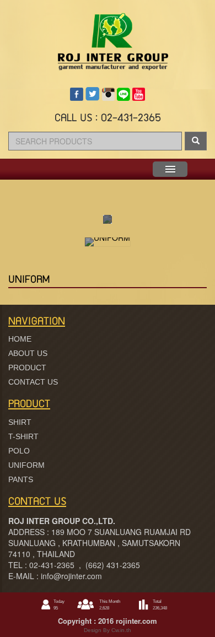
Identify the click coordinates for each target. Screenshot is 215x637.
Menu (170, 169)
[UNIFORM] (107, 241)
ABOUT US (27, 353)
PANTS (20, 479)
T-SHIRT (23, 436)
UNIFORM (26, 465)
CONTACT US (33, 381)
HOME (19, 338)
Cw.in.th (120, 630)
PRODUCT (27, 367)
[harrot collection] (107, 34)
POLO (19, 450)
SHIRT (19, 422)
